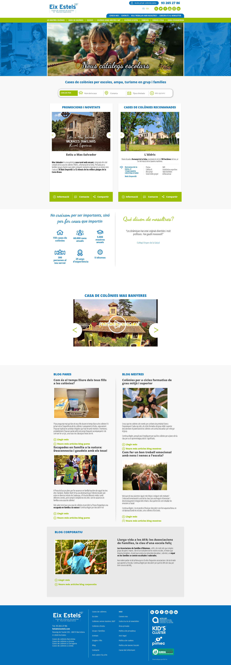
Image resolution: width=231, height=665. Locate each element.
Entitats (95, 635)
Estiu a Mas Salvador (81, 154)
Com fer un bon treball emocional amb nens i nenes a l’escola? (147, 453)
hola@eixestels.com (61, 629)
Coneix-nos (114, 15)
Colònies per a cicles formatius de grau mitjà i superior (147, 381)
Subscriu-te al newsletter (170, 15)
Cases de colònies (75, 20)
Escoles (90, 20)
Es (143, 8)
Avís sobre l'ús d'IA (99, 655)
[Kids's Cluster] (159, 633)
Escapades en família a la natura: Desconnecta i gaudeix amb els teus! (80, 449)
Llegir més (63, 439)
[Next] (109, 135)
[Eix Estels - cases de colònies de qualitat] (63, 12)
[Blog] (156, 10)
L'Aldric (150, 154)
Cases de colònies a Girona (63, 641)
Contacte (125, 15)
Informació (63, 196)
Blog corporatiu (69, 532)
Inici (120, 611)
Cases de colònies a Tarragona (64, 643)
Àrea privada (124, 626)
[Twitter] (161, 10)
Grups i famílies (98, 631)
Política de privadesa (127, 631)
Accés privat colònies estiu (145, 3)
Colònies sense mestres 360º (108, 20)
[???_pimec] (158, 645)
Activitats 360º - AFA (115, 65)
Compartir (103, 196)
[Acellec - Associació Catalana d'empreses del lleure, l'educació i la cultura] (162, 622)
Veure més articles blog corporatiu (77, 584)
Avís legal (122, 635)
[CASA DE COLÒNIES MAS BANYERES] (115, 322)
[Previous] (52, 135)
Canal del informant (127, 650)
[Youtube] (170, 10)
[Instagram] (174, 10)
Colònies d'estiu (131, 20)
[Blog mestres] (145, 418)
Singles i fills (158, 20)
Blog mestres (133, 374)
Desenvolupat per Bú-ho (159, 659)
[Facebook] (165, 10)
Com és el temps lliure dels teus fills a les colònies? (80, 381)
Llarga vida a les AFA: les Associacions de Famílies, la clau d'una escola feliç (145, 541)
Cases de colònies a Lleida (62, 646)
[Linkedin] (178, 10)
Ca (147, 8)
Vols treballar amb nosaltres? (144, 15)
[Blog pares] (76, 418)
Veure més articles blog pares (73, 443)
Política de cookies (126, 640)
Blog (94, 645)
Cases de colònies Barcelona (63, 639)
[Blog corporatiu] (81, 574)
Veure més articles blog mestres (143, 448)
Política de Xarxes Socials (129, 645)
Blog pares (62, 374)
